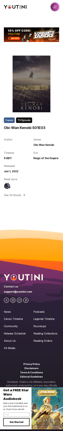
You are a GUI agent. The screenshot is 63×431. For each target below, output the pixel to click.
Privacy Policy (31, 364)
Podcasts (39, 311)
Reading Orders (42, 340)
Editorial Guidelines (31, 376)
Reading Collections (45, 333)
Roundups (39, 326)
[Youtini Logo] (15, 7)
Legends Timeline (44, 318)
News (7, 311)
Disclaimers (31, 368)
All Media (9, 348)
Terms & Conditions (31, 372)
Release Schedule (15, 333)
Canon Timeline (13, 318)
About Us (10, 340)
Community (11, 326)
